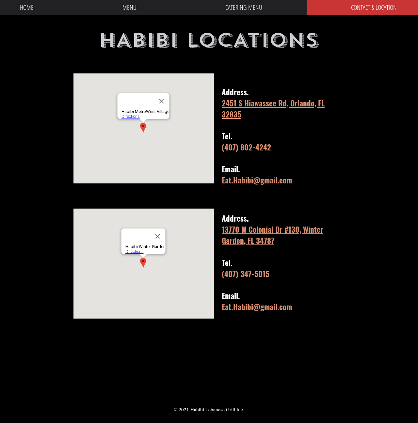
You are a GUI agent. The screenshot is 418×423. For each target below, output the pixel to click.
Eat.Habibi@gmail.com (257, 180)
